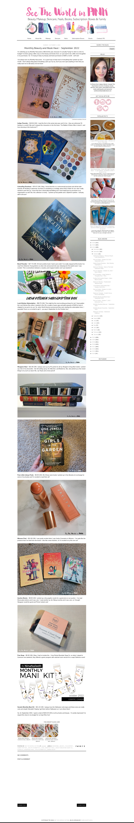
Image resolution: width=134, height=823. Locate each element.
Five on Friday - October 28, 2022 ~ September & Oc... (102, 260)
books (62, 746)
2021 (93, 337)
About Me (38, 38)
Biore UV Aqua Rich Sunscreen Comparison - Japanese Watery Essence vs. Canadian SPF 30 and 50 (103, 228)
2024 (93, 242)
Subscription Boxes (78, 38)
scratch (20, 749)
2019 (93, 342)
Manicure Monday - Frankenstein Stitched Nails (102, 282)
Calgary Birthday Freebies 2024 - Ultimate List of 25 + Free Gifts (102, 141)
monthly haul (50, 747)
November (96, 251)
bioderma (55, 746)
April (94, 327)
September (96, 316)
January (95, 334)
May (94, 325)
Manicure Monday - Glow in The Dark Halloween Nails (103, 267)
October (95, 254)
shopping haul (29, 749)
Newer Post (22, 805)
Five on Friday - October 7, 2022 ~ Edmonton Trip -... (102, 301)
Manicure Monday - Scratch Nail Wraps (24, 739)
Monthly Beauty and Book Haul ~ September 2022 (102, 297)
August (95, 318)
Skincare (57, 38)
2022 (93, 247)
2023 (93, 245)
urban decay (51, 749)
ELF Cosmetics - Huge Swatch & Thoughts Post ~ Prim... (102, 275)
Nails (66, 38)
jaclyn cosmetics (34, 747)
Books (91, 38)
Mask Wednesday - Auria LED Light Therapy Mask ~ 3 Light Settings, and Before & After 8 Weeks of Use (102, 171)
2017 (93, 346)
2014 (93, 353)
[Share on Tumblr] (84, 746)
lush (43, 747)
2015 (93, 351)
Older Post (81, 805)
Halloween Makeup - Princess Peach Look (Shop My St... (103, 256)
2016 (93, 349)
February (96, 332)
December (96, 249)
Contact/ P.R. (101, 38)
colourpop (69, 746)
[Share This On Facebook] (76, 746)
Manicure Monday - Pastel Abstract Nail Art (102, 199)
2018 (93, 344)
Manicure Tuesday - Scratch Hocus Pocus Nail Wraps (102, 293)
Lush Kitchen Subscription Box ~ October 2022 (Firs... (102, 286)
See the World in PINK (61, 820)
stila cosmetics (40, 749)
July (94, 320)
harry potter (22, 747)
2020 (93, 339)
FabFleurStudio (86, 820)
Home (29, 38)
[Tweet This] (78, 746)
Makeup (48, 38)
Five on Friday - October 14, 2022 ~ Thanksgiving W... (102, 290)
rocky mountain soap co (64, 747)
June (94, 323)
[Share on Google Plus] (83, 746)
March (95, 330)
